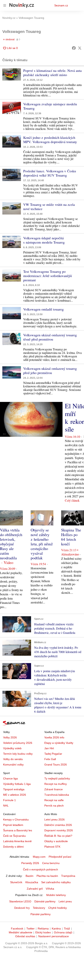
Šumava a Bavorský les (17, 830)
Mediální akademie (20, 932)
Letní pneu (65, 901)
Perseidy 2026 (30, 863)
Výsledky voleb (12, 748)
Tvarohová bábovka (56, 794)
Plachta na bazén (47, 875)
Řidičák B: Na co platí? (58, 835)
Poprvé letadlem (13, 824)
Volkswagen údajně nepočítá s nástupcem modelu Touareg (44, 240)
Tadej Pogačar (53, 753)
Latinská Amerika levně (17, 841)
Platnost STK (52, 846)
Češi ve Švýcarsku (14, 835)
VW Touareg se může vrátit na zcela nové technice (49, 206)
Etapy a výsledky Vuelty (58, 742)
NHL (6, 805)
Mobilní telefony (56, 895)
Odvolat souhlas (25, 936)
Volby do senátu (13, 759)
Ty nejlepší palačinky (57, 778)
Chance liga (10, 778)
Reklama (43, 928)
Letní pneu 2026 (54, 819)
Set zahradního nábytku (56, 882)
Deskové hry (22, 907)
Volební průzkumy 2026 (17, 742)
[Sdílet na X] (80, 48)
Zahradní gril (35, 888)
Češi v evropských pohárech (40, 869)
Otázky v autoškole (56, 841)
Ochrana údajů (63, 932)
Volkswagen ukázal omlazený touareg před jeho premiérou (50, 370)
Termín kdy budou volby (18, 753)
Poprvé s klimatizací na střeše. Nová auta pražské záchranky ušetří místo (52, 72)
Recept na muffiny (55, 783)
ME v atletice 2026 (14, 794)
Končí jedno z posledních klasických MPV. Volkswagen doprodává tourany (50, 139)
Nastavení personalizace (53, 936)
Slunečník (16, 882)
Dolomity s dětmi (13, 846)
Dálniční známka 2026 (58, 824)
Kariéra (56, 928)
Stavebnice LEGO (20, 901)
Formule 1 (9, 800)
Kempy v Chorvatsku (16, 819)
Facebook (17, 928)
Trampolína (68, 875)
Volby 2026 (10, 737)
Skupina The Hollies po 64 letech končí (71, 537)
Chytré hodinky (57, 907)
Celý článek (72, 500)
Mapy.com (39, 856)
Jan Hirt (49, 748)
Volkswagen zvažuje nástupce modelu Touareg (50, 106)
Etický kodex (43, 932)
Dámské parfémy (44, 901)
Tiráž (67, 928)
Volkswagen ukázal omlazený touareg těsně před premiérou (50, 337)
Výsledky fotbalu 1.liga (17, 783)
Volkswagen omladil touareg (43, 309)
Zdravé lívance (53, 789)
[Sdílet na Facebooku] (74, 48)
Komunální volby (13, 764)
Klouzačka (31, 882)
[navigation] (5, 5)
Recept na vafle (54, 800)
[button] (11, 74)
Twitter (30, 928)
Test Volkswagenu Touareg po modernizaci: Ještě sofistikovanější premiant (47, 275)
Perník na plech (54, 805)
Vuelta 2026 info (54, 737)
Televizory (39, 907)
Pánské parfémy (40, 914)
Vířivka (50, 888)
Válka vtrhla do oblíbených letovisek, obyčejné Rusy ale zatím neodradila (11, 543)
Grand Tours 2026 (55, 764)
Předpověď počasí (60, 856)
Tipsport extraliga (13, 789)
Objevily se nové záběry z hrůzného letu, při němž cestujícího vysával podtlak (42, 543)
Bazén (29, 875)
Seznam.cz (61, 5)
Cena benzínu (51, 863)
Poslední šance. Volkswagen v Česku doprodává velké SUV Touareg (49, 173)
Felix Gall (50, 759)
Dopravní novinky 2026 (58, 830)
